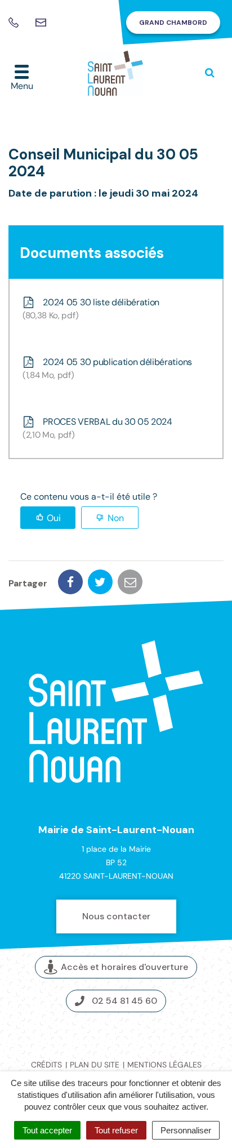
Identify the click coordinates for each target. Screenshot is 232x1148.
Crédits (46, 1065)
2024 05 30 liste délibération (92, 308)
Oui (54, 518)
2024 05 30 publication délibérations (109, 368)
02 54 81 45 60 (124, 1001)
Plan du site (94, 1065)
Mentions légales (164, 1065)
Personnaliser (185, 1130)
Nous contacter (116, 916)
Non (116, 518)
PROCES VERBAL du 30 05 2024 (99, 428)
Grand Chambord (173, 22)
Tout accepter (47, 1130)
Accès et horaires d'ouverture (124, 967)
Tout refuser (116, 1130)
